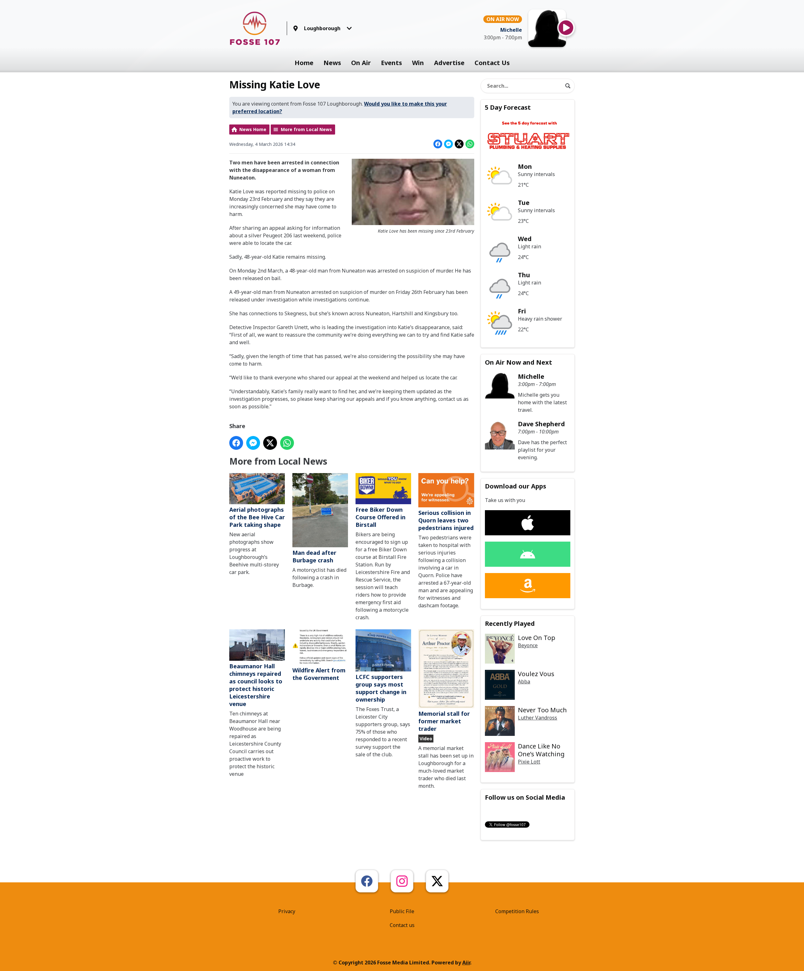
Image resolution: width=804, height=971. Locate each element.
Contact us (402, 925)
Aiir (466, 962)
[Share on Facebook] (437, 144)
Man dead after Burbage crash (314, 556)
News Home (252, 129)
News (332, 62)
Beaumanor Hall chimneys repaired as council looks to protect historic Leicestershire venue (255, 685)
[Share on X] (459, 144)
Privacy (286, 911)
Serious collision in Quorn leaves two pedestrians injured (446, 520)
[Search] (568, 86)
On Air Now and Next (518, 362)
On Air (361, 62)
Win (418, 62)
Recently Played (510, 623)
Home (304, 62)
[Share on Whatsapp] (469, 144)
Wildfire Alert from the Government (318, 673)
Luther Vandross (537, 717)
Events (391, 62)
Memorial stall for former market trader (444, 721)
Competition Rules (517, 911)
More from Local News (306, 129)
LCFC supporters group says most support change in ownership (381, 688)
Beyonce (528, 645)
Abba (524, 681)
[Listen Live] (566, 27)
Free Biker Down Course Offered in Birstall (380, 517)
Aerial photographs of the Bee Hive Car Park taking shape (257, 517)
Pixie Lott (529, 761)
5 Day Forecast (508, 107)
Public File (402, 911)
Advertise (449, 62)
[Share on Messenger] (448, 144)
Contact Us (492, 62)
